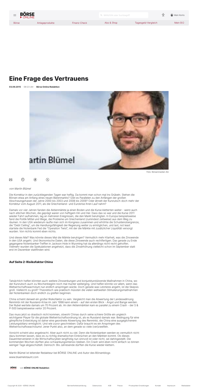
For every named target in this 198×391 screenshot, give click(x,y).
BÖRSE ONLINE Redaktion (36, 368)
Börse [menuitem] (16, 22)
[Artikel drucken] (23, 179)
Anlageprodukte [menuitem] (45, 22)
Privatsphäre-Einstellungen (139, 386)
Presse (119, 386)
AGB (109, 386)
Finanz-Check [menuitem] (79, 22)
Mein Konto (179, 15)
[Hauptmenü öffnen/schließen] (14, 15)
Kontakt (158, 386)
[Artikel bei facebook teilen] (35, 179)
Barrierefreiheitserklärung (76, 386)
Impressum (171, 386)
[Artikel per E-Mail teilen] (10, 179)
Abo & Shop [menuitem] (111, 22)
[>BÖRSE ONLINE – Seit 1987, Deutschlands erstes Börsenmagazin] (27, 15)
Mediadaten (185, 386)
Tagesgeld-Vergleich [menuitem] (146, 22)
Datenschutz (97, 386)
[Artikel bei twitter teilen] (47, 179)
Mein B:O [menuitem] (179, 22)
